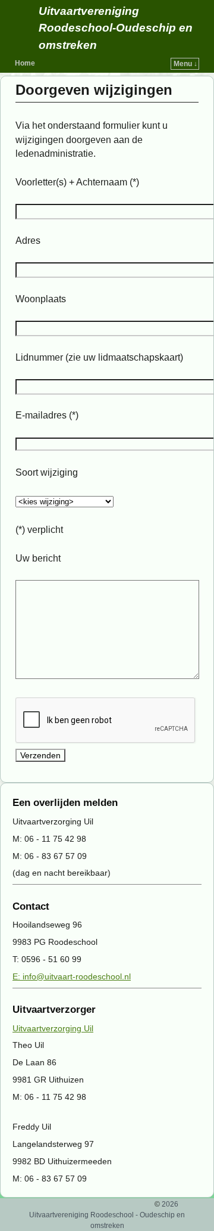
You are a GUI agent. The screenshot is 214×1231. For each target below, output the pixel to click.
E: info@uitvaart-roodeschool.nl (71, 976)
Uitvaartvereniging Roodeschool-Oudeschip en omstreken (116, 28)
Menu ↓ (185, 64)
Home (25, 63)
